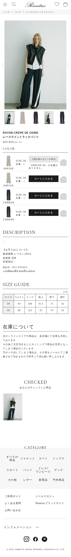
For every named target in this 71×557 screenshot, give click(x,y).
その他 (12, 479)
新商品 (43, 479)
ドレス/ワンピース (43, 470)
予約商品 (59, 479)
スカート (12, 469)
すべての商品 (12, 458)
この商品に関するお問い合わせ (19, 271)
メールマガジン (45, 496)
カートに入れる (43, 178)
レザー (27, 479)
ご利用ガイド (13, 496)
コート (43, 458)
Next (67, 64)
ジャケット (27, 458)
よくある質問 (13, 503)
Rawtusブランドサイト (50, 503)
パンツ (18, 12)
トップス (59, 458)
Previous (4, 64)
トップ (6, 12)
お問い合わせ (13, 510)
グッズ (58, 469)
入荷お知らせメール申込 (44, 159)
